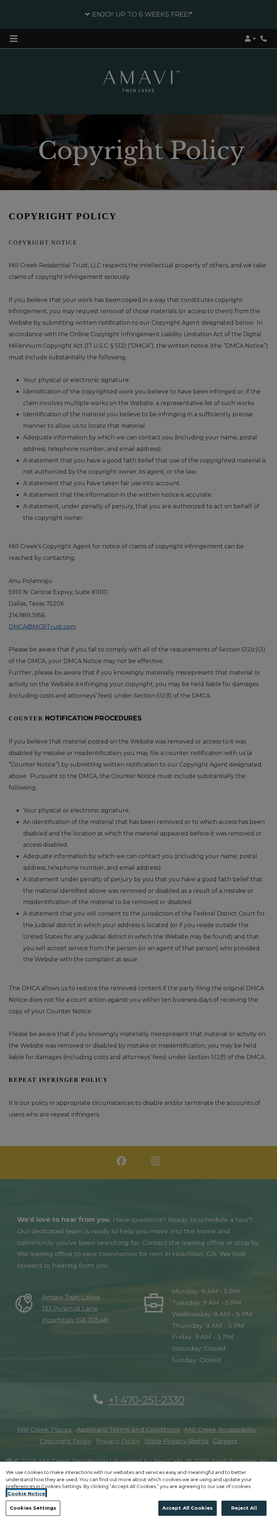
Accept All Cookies (187, 1508)
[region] (138, 1492)
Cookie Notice (26, 1493)
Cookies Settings (33, 1508)
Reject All (243, 1508)
